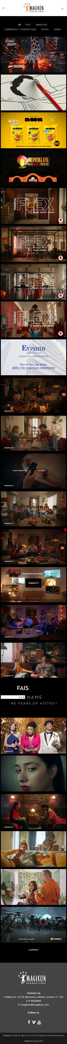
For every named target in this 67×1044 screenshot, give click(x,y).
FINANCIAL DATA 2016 (33, 1041)
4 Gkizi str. (10, 996)
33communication (56, 1035)
